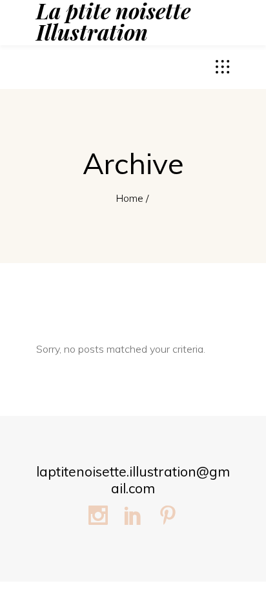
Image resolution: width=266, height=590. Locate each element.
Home (129, 198)
